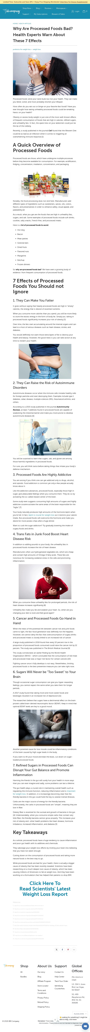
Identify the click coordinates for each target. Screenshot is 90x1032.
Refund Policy (43, 1002)
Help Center (59, 977)
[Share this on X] (56, 949)
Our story (41, 972)
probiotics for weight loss (22, 49)
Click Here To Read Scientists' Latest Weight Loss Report (45, 888)
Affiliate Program (44, 981)
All (21, 972)
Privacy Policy (43, 998)
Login (77, 11)
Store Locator (43, 986)
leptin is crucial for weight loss (42, 515)
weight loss (37, 49)
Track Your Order (61, 981)
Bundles (23, 977)
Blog (39, 977)
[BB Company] (11, 11)
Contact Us (59, 972)
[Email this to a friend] (74, 949)
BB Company (14, 1021)
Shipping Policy (44, 1007)
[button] (28, 8)
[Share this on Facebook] (62, 949)
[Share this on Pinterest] (68, 949)
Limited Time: (45, 2)
